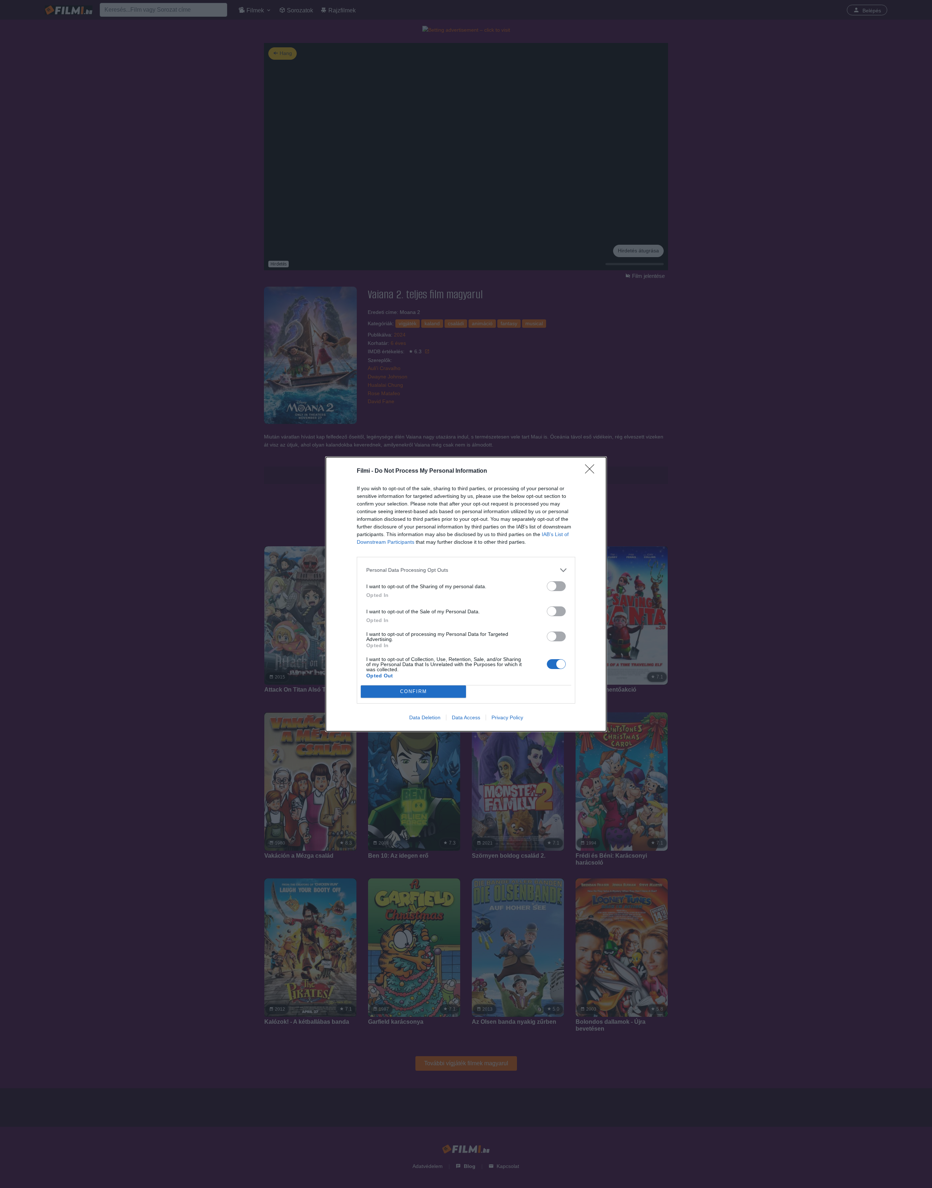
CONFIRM (413, 691)
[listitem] (466, 570)
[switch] (556, 586)
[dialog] (466, 594)
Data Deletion (425, 717)
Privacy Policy (507, 717)
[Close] (592, 471)
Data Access (466, 717)
